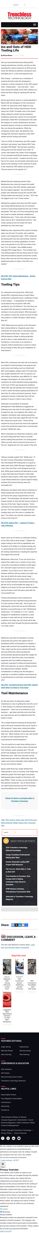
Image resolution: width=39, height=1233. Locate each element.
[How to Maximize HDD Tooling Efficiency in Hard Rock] (7, 966)
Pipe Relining (24, 1054)
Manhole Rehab (7, 1051)
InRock (17, 820)
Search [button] (25, 5)
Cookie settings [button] (6, 1160)
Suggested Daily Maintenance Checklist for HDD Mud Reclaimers (7, 1016)
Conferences (6, 1102)
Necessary (6, 1212)
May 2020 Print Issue (29, 820)
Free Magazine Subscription (11, 1098)
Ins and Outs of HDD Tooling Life (16, 48)
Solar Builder (22, 1120)
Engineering (24, 1047)
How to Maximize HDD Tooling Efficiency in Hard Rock (7, 983)
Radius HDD (23, 823)
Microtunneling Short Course (11, 1077)
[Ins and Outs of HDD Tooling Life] (19, 36)
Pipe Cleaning (6, 1054)
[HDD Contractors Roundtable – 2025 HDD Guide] (32, 966)
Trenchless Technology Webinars (13, 1081)
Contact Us (5, 1110)
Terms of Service (20, 1133)
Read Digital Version (8, 1095)
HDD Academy (6, 1069)
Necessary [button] (4, 1209)
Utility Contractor (23, 1123)
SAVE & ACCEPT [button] (6, 1231)
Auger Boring (6, 1047)
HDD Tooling (10, 820)
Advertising (5, 1106)
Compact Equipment (8, 1120)
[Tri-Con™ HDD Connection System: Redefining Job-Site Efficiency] (19, 966)
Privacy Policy (6, 1133)
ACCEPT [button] (16, 1160)
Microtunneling (25, 1051)
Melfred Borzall (6, 823)
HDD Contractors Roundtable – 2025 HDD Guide (32, 985)
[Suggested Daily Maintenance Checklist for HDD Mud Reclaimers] (7, 999)
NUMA (15, 823)
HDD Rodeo (5, 1073)
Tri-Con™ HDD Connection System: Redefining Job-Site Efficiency (19, 983)
